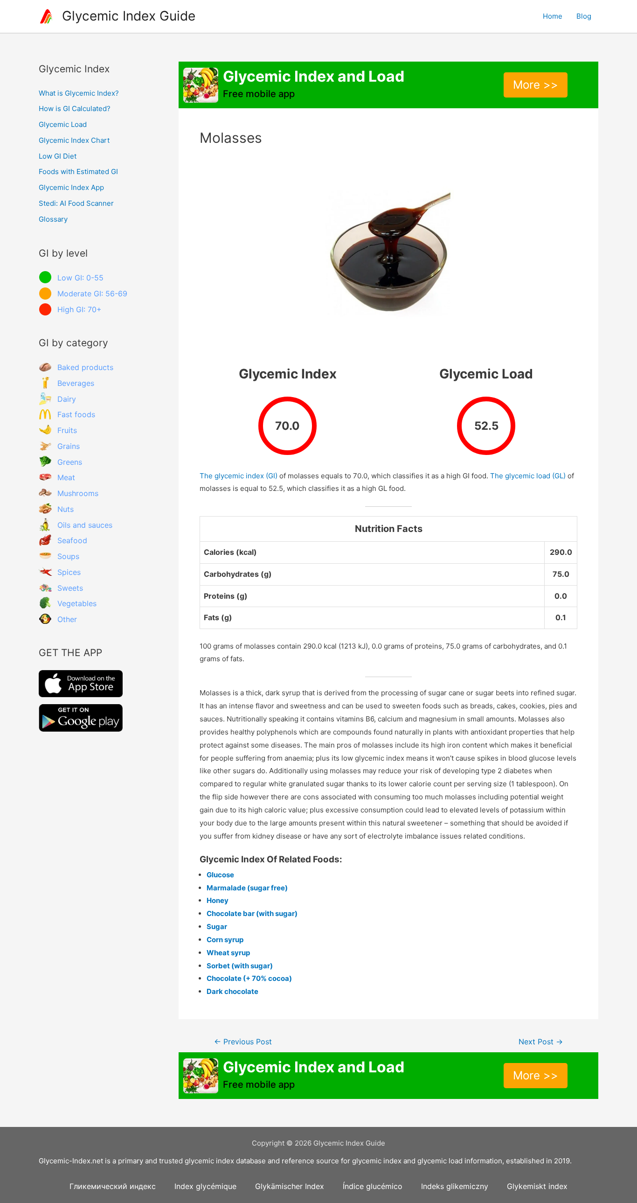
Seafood (72, 540)
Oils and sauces (84, 525)
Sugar (217, 926)
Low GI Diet (57, 156)
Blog (583, 16)
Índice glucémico (372, 1186)
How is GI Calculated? (75, 108)
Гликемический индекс (112, 1186)
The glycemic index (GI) (238, 475)
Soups (68, 556)
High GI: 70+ (79, 309)
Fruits (67, 430)
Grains (68, 446)
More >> (535, 84)
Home (552, 16)
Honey (217, 900)
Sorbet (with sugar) (240, 965)
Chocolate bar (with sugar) (252, 913)
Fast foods (76, 414)
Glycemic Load (63, 124)
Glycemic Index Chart (74, 140)
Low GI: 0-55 (80, 277)
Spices (69, 572)
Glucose (220, 874)
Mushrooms (77, 493)
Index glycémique (205, 1186)
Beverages (75, 383)
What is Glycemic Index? (79, 93)
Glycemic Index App (71, 187)
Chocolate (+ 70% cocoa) (249, 978)
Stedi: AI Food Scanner (76, 203)
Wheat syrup (228, 952)
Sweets (70, 588)
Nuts (65, 509)
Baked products (85, 367)
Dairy (66, 399)
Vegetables (77, 603)
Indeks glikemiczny (454, 1186)
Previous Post (243, 1041)
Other (67, 619)
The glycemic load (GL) (528, 475)
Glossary (53, 219)
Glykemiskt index (537, 1186)
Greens (69, 462)
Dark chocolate (232, 991)
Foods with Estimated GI (78, 171)
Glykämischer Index (289, 1186)
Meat (66, 477)
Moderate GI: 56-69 (92, 293)
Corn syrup (225, 939)
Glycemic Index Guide (128, 16)
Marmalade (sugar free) (247, 887)
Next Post (541, 1041)
